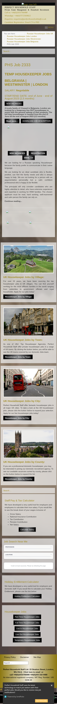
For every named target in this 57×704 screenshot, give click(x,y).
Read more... (12, 121)
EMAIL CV (28, 158)
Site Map (37, 657)
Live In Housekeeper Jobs (27, 628)
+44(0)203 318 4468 (38, 675)
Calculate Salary (27, 529)
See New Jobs (41, 700)
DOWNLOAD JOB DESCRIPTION (37, 121)
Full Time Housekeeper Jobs (27, 623)
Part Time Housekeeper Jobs (27, 617)
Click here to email (32, 672)
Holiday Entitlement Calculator (27, 596)
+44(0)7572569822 (22, 15)
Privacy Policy (10, 657)
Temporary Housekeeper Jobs (27, 640)
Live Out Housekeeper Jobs (27, 634)
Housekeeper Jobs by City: (17, 418)
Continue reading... (13, 201)
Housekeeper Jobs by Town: (18, 357)
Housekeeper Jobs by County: (19, 479)
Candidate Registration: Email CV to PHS (22, 22)
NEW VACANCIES (13, 104)
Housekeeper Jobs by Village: (18, 297)
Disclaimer (24, 657)
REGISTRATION (37, 153)
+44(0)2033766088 (19, 12)
